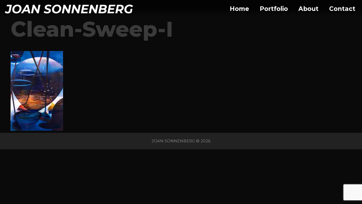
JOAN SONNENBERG (69, 9)
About (308, 8)
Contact (342, 8)
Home (239, 8)
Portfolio (274, 8)
